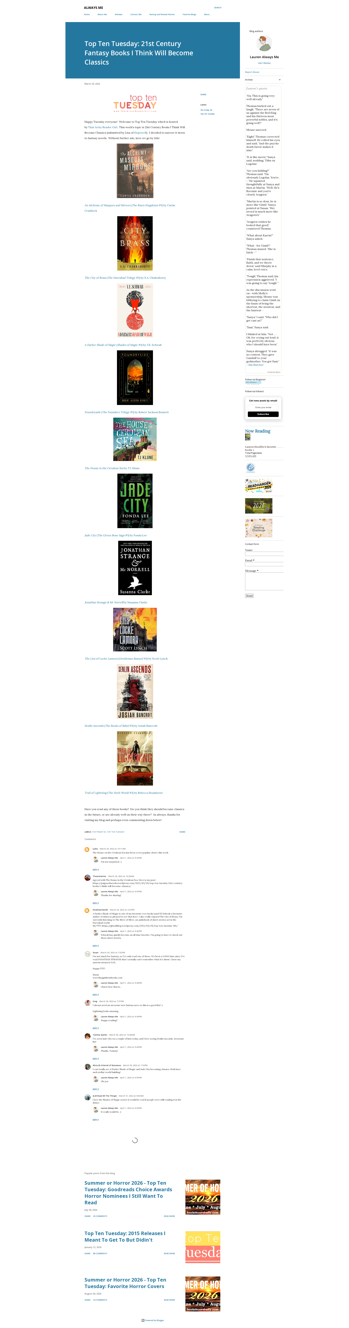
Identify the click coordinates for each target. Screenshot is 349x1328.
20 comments (100, 1216)
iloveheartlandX (100, 909)
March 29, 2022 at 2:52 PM (122, 909)
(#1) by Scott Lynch (126, 658)
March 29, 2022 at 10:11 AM (113, 848)
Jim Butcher (256, 364)
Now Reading (257, 431)
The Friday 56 (206, 110)
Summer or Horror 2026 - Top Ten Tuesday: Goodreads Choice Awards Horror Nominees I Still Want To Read (128, 1193)
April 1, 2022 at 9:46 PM (131, 931)
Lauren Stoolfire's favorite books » (260, 448)
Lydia (95, 848)
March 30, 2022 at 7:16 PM (135, 1065)
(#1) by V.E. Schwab (123, 345)
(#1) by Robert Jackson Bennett (127, 412)
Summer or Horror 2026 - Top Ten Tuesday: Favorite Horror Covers (125, 1283)
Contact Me (136, 14)
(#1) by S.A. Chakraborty (125, 277)
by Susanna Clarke (116, 602)
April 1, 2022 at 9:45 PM (131, 891)
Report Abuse (252, 72)
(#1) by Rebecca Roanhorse (124, 792)
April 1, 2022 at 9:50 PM (131, 1077)
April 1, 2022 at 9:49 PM (131, 1016)
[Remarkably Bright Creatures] (248, 439)
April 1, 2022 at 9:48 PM (131, 983)
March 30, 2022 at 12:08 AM (122, 1034)
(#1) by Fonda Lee (116, 535)
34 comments (100, 1300)
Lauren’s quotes (256, 88)
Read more (169, 1216)
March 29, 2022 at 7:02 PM (113, 952)
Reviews (118, 14)
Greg (95, 1001)
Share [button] (203, 94)
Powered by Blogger (154, 1320)
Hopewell (140, 132)
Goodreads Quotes (273, 372)
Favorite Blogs (189, 14)
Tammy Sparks (100, 1034)
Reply (96, 869)
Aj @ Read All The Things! (105, 1096)
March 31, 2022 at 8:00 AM (131, 1096)
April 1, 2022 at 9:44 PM (131, 858)
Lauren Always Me (109, 858)
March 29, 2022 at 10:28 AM (121, 876)
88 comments (100, 1253)
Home (87, 14)
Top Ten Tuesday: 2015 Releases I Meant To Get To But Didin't (125, 1236)
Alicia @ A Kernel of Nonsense (107, 1065)
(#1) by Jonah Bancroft (121, 725)
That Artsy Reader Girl (102, 127)
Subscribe (263, 414)
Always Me (93, 7)
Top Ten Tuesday (207, 114)
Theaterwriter (99, 876)
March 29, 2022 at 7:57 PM (111, 1001)
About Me (102, 14)
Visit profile (264, 63)
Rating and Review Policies (162, 14)
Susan (95, 952)
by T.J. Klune (112, 468)
